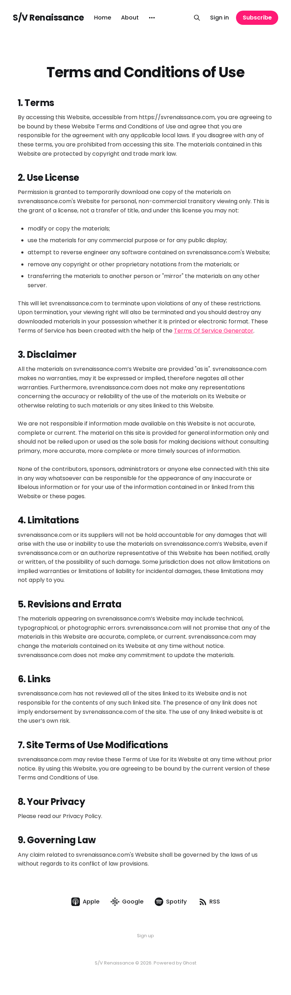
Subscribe (257, 17)
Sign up (145, 935)
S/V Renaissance (48, 17)
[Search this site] (197, 17)
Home (102, 17)
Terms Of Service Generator (213, 331)
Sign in (219, 17)
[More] (152, 17)
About (130, 17)
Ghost (189, 963)
